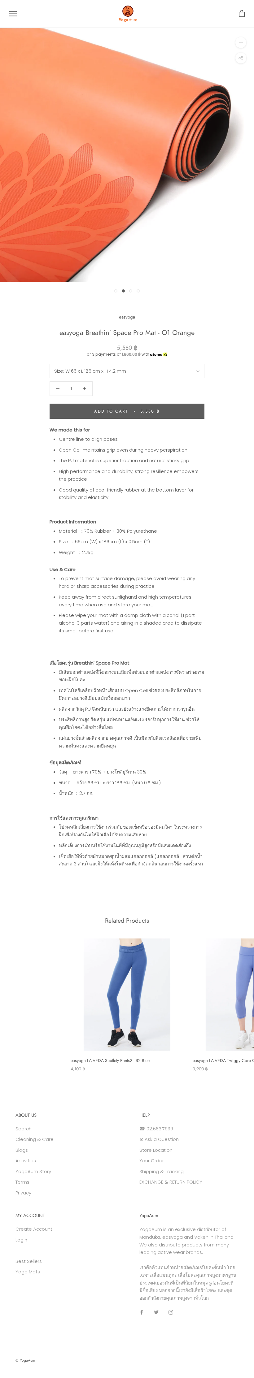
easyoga (127, 317)
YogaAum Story (33, 1171)
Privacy (23, 1193)
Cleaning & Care (34, 1139)
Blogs (21, 1150)
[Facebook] (141, 1312)
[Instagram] (171, 1312)
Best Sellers (28, 1261)
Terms (22, 1182)
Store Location (156, 1150)
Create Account (33, 1229)
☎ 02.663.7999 (156, 1128)
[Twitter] (156, 1312)
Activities (25, 1160)
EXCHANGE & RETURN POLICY (170, 1182)
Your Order (151, 1160)
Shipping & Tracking (161, 1171)
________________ (40, 1250)
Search (23, 1128)
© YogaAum (25, 1360)
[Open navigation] (13, 13)
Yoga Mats (27, 1271)
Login (21, 1240)
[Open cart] (242, 13)
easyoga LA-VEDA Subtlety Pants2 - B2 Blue (110, 1060)
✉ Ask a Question (159, 1139)
